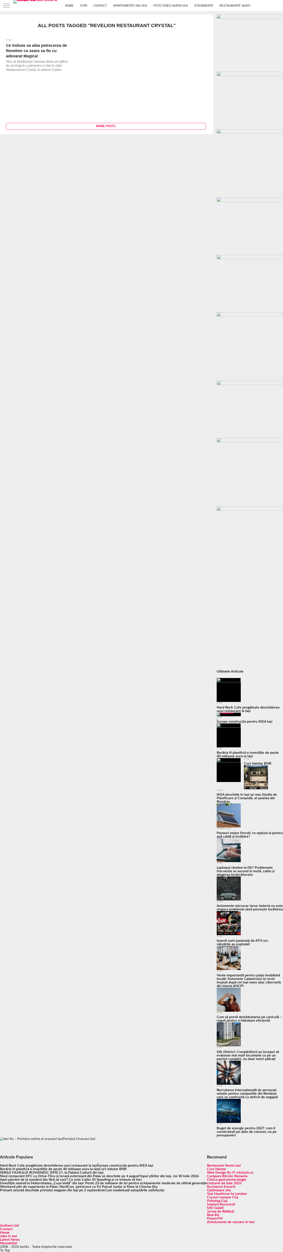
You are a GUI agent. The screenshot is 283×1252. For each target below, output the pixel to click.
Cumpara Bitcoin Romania (227, 1176)
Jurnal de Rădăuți (220, 1211)
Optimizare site (219, 1190)
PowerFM (215, 1218)
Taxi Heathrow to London (227, 1194)
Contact (100, 5)
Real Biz (213, 1215)
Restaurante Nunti (235, 5)
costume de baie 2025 (224, 1183)
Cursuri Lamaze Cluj (222, 1197)
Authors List (9, 1225)
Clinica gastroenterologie (226, 1179)
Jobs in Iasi (8, 1236)
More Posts (106, 126)
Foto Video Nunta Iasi (170, 5)
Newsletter (9, 1243)
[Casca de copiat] (250, 75)
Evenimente (203, 5)
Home (69, 5)
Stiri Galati (215, 1208)
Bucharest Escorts (221, 1186)
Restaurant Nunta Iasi (224, 1165)
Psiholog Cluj (217, 1201)
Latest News (10, 1239)
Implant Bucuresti (221, 1204)
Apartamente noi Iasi (130, 5)
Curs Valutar (216, 1169)
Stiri (83, 5)
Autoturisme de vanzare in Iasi (230, 1222)
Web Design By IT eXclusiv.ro (230, 1172)
